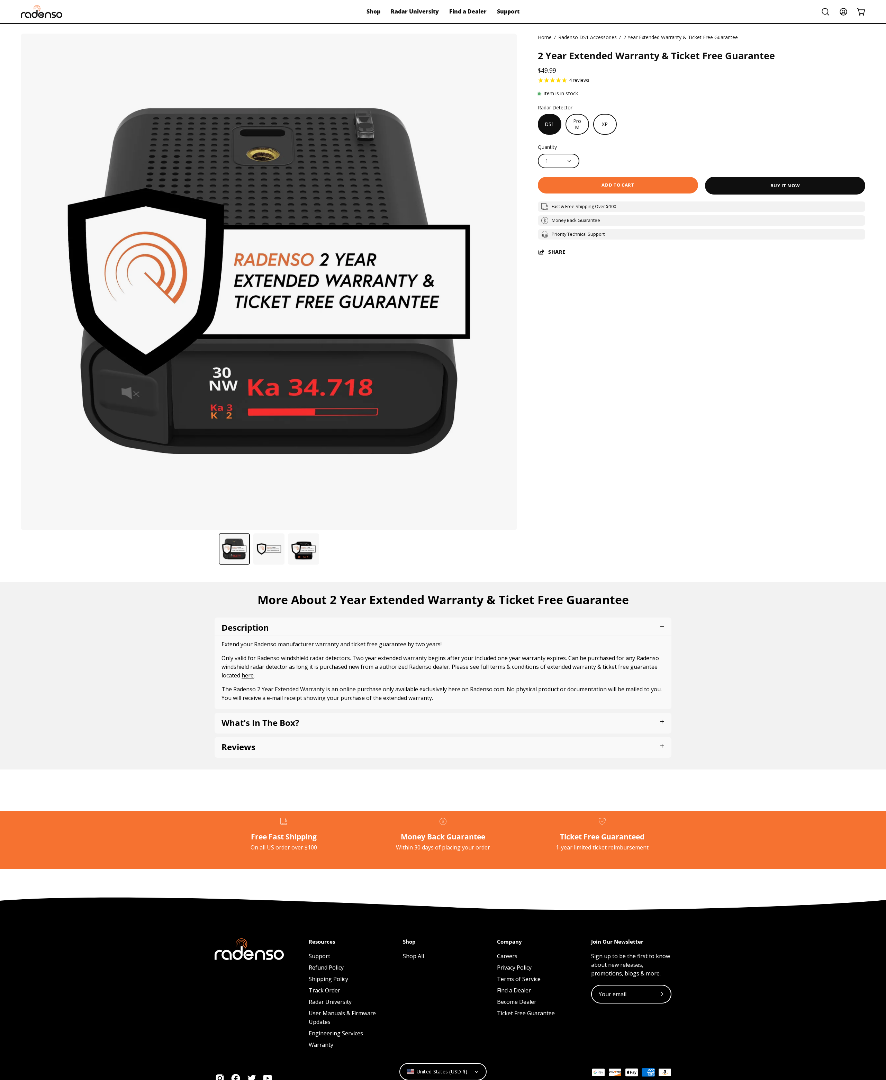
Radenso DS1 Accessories (587, 37)
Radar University (330, 1002)
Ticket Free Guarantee (526, 1013)
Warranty (321, 1044)
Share (557, 252)
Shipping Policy (328, 979)
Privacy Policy (514, 967)
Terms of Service (519, 979)
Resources (322, 941)
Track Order (324, 990)
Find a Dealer (514, 990)
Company (509, 941)
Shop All (413, 956)
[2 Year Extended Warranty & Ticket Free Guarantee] (234, 549)
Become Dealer (516, 1002)
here (248, 675)
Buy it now (785, 185)
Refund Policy (326, 967)
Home (545, 37)
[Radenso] (41, 11)
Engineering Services (336, 1033)
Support (319, 956)
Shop (409, 941)
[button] (825, 11)
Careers (507, 956)
